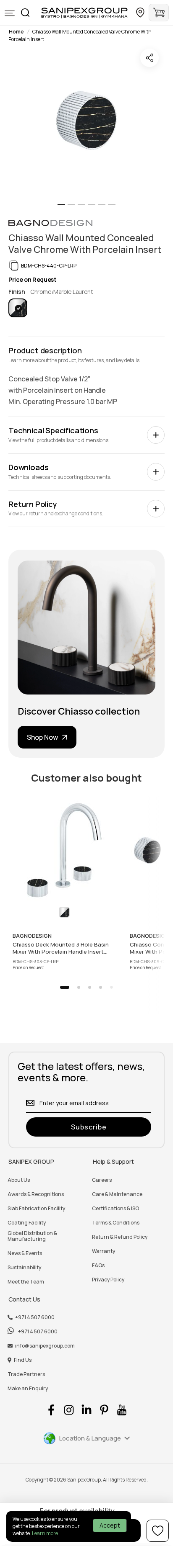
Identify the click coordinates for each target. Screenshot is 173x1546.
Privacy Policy (108, 1280)
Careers (102, 1180)
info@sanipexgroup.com (45, 1346)
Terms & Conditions (115, 1223)
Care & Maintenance (117, 1194)
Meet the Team (26, 1282)
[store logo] (84, 13)
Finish (17, 292)
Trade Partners (26, 1374)
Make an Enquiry (28, 1389)
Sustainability (24, 1268)
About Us (19, 1180)
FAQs (98, 1265)
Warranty (103, 1251)
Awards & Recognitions (36, 1194)
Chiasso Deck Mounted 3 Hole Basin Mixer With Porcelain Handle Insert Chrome (61, 947)
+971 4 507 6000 (35, 1317)
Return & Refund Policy (119, 1237)
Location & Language (90, 1438)
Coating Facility (27, 1223)
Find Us (22, 1360)
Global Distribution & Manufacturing (32, 1236)
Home (16, 31)
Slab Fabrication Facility (36, 1209)
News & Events (25, 1253)
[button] (10, 13)
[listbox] (86, 307)
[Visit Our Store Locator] (140, 12)
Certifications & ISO (115, 1209)
